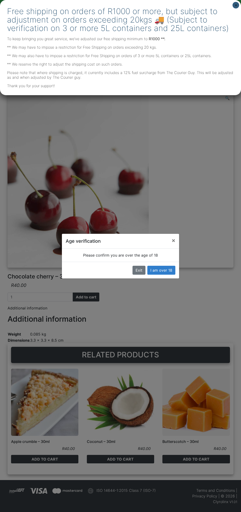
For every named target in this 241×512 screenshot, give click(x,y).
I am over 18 (161, 270)
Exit (139, 270)
